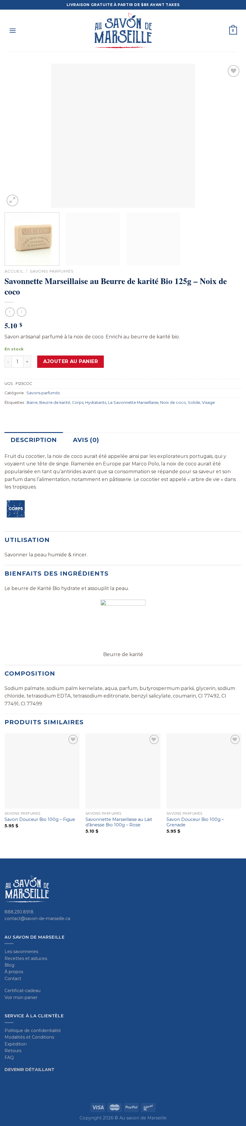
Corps (77, 402)
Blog (9, 965)
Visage (208, 402)
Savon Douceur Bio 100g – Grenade (195, 822)
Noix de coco (173, 402)
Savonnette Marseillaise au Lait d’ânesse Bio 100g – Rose (119, 822)
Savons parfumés (52, 271)
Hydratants (95, 402)
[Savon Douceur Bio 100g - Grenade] (204, 770)
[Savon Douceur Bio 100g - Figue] (42, 770)
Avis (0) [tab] (86, 439)
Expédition (15, 1044)
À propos (13, 971)
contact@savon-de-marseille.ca (37, 918)
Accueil (13, 271)
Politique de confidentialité (32, 1030)
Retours (12, 1050)
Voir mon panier (21, 997)
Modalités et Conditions (29, 1037)
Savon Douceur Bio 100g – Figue (39, 819)
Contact (12, 978)
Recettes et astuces (25, 958)
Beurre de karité (54, 402)
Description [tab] (33, 439)
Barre (32, 402)
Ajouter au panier (70, 361)
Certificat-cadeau (22, 990)
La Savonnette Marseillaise (133, 402)
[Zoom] (12, 200)
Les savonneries (21, 951)
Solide (194, 402)
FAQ (9, 1057)
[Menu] (12, 30)
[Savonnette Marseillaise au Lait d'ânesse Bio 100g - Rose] (123, 770)
